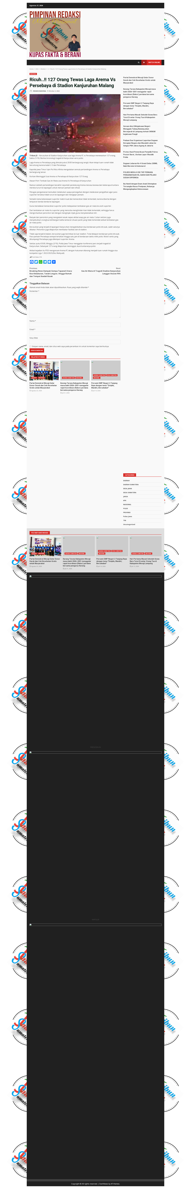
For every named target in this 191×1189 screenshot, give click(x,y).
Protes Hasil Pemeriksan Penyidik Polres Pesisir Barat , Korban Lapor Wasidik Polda (140, 154)
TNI (124, 520)
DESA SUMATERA (112, 375)
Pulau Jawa (127, 516)
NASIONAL (33, 74)
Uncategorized (129, 524)
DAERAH (34, 378)
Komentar (34, 291)
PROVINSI (126, 512)
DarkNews (103, 1184)
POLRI (125, 508)
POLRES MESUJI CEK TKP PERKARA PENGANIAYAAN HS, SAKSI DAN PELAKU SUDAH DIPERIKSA (139, 175)
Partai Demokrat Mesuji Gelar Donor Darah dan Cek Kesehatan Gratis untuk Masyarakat (44, 370)
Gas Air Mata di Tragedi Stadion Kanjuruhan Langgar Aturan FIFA (100, 271)
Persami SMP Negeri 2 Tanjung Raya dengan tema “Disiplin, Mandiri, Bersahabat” (105, 370)
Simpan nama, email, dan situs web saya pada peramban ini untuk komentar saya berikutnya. (70, 346)
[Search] (138, 62)
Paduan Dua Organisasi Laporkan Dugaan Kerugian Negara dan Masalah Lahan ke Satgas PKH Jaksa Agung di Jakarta (140, 143)
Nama (33, 321)
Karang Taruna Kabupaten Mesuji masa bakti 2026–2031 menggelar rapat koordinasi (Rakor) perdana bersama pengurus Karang (75, 370)
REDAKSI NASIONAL (39, 91)
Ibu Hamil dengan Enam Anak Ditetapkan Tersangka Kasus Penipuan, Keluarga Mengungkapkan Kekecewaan (140, 186)
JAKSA (125, 496)
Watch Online (154, 62)
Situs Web (34, 338)
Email (32, 329)
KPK (124, 500)
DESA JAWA (127, 488)
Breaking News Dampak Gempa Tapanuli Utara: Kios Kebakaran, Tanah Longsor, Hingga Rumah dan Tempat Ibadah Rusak (51, 272)
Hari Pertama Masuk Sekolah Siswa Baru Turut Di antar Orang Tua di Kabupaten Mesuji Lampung (140, 117)
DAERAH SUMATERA (68, 378)
